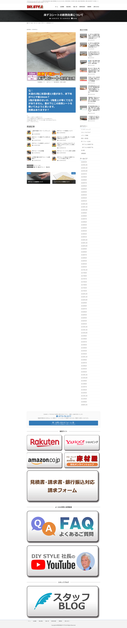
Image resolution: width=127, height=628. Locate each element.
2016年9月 (84, 303)
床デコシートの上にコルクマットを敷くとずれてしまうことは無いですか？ (66, 144)
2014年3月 (84, 369)
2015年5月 (84, 345)
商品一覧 (47, 621)
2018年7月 (84, 255)
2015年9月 (84, 336)
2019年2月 (84, 234)
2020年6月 (84, 186)
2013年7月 (84, 387)
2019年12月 (84, 204)
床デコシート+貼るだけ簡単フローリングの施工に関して (66, 157)
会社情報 (34, 621)
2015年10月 (84, 333)
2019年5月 (84, 225)
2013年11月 (84, 375)
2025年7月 (84, 174)
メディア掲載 (84, 135)
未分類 (83, 150)
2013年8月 (84, 384)
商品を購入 (41, 621)
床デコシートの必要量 (38, 151)
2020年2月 (84, 198)
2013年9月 (84, 381)
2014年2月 (84, 372)
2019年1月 (84, 237)
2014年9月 (84, 360)
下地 (36, 167)
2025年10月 (84, 171)
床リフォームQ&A (37, 165)
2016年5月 (84, 315)
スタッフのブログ (86, 132)
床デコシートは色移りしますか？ (41, 143)
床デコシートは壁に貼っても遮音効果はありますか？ (66, 137)
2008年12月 (84, 405)
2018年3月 (84, 264)
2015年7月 (84, 342)
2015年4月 (84, 348)
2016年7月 (84, 309)
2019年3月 (84, 231)
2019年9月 (84, 213)
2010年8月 (84, 402)
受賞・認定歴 (84, 138)
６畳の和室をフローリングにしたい (41, 131)
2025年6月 (84, 177)
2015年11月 (84, 330)
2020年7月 (84, 183)
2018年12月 (84, 240)
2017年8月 (84, 276)
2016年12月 (84, 294)
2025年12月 (84, 165)
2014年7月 (84, 363)
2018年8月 (84, 252)
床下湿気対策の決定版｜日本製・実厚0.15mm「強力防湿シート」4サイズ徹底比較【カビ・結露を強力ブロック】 (94, 109)
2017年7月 (84, 279)
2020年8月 (84, 180)
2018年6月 (84, 258)
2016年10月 (84, 300)
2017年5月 (84, 282)
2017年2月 (84, 291)
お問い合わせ (67, 621)
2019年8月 (84, 216)
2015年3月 (84, 351)
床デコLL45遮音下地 (87, 147)
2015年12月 (84, 327)
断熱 (49, 167)
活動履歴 (83, 153)
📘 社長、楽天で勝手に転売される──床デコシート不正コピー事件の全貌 (94, 62)
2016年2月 (84, 324)
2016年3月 (84, 321)
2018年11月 (84, 243)
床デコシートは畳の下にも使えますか (41, 137)
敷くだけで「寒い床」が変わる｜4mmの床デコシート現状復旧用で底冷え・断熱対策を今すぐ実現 (94, 70)
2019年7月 (84, 219)
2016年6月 (84, 312)
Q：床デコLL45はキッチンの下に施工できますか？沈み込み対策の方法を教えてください (93, 53)
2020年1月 (84, 201)
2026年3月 (84, 162)
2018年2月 (84, 267)
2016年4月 (84, 318)
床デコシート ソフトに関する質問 (66, 151)
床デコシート (43, 167)
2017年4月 (84, 285)
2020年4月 (84, 192)
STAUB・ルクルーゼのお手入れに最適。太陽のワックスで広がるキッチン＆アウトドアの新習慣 (94, 79)
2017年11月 (84, 270)
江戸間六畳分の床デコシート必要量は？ (41, 157)
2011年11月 (84, 396)
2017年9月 (84, 273)
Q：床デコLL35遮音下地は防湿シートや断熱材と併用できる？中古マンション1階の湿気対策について (94, 36)
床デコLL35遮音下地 (87, 144)
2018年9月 (84, 249)
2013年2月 (84, 390)
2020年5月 (84, 189)
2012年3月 (84, 393)
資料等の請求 (53, 621)
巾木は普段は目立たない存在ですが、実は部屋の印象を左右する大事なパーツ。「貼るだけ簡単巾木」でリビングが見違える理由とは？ (93, 89)
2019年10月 (84, 210)
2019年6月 (84, 222)
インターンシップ (85, 129)
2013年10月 (84, 378)
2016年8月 (84, 306)
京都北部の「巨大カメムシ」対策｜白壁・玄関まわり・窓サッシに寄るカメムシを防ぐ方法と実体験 (94, 99)
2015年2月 (84, 354)
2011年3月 (84, 399)
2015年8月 (84, 339)
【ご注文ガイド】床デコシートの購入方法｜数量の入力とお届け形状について (93, 118)
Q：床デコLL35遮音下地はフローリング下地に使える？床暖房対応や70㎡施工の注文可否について (94, 45)
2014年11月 (84, 357)
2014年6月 (84, 366)
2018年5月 (84, 261)
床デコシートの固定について (65, 131)
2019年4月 (84, 228)
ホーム (29, 621)
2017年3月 (84, 288)
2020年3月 (84, 195)
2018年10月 (84, 246)
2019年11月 (84, 207)
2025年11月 (84, 168)
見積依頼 (60, 621)
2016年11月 (84, 297)
